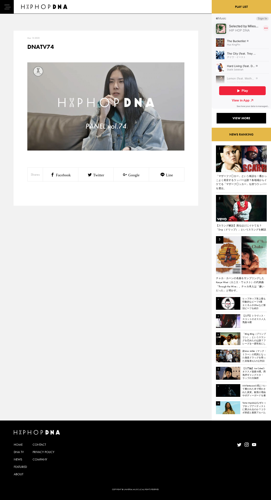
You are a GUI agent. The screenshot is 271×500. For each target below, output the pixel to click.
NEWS (18, 459)
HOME (18, 444)
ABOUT (18, 474)
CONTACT (39, 444)
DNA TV (19, 452)
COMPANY (40, 459)
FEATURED (20, 467)
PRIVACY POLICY (43, 452)
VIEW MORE (241, 118)
